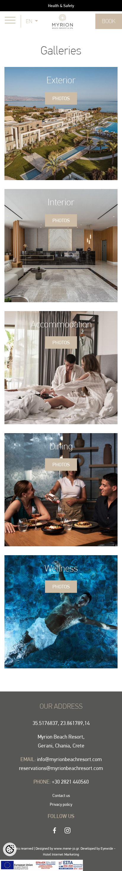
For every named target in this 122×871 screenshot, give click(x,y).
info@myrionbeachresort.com (69, 759)
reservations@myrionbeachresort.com (61, 768)
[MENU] (10, 20)
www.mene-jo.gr (66, 848)
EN (29, 21)
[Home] (62, 21)
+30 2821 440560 (70, 782)
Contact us (61, 795)
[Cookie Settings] (10, 849)
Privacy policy (61, 804)
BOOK (108, 21)
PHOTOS (61, 98)
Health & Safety (61, 5)
